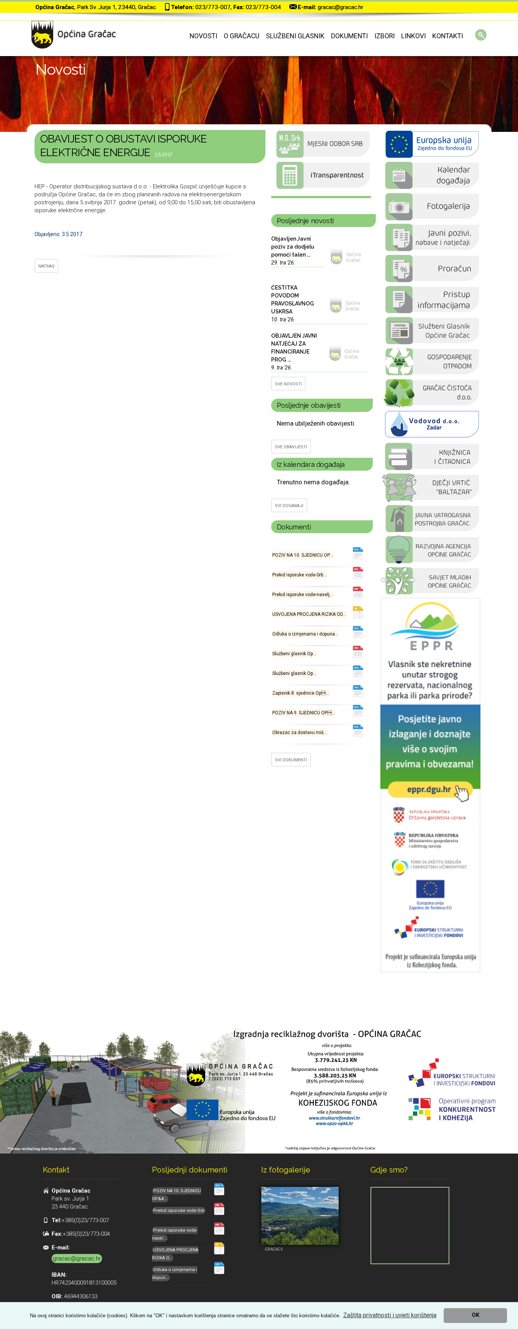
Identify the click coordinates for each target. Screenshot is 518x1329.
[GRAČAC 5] (300, 1216)
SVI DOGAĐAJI (289, 505)
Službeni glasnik (295, 36)
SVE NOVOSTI (288, 384)
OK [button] (475, 1315)
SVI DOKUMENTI (291, 760)
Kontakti (447, 36)
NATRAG (46, 266)
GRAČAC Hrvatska (321, 197)
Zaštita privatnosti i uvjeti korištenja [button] (389, 1315)
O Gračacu (241, 36)
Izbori (384, 36)
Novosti (203, 36)
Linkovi (413, 36)
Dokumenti (349, 36)
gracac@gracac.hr (340, 7)
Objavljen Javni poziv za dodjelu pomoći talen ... (292, 247)
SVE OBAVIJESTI (291, 447)
